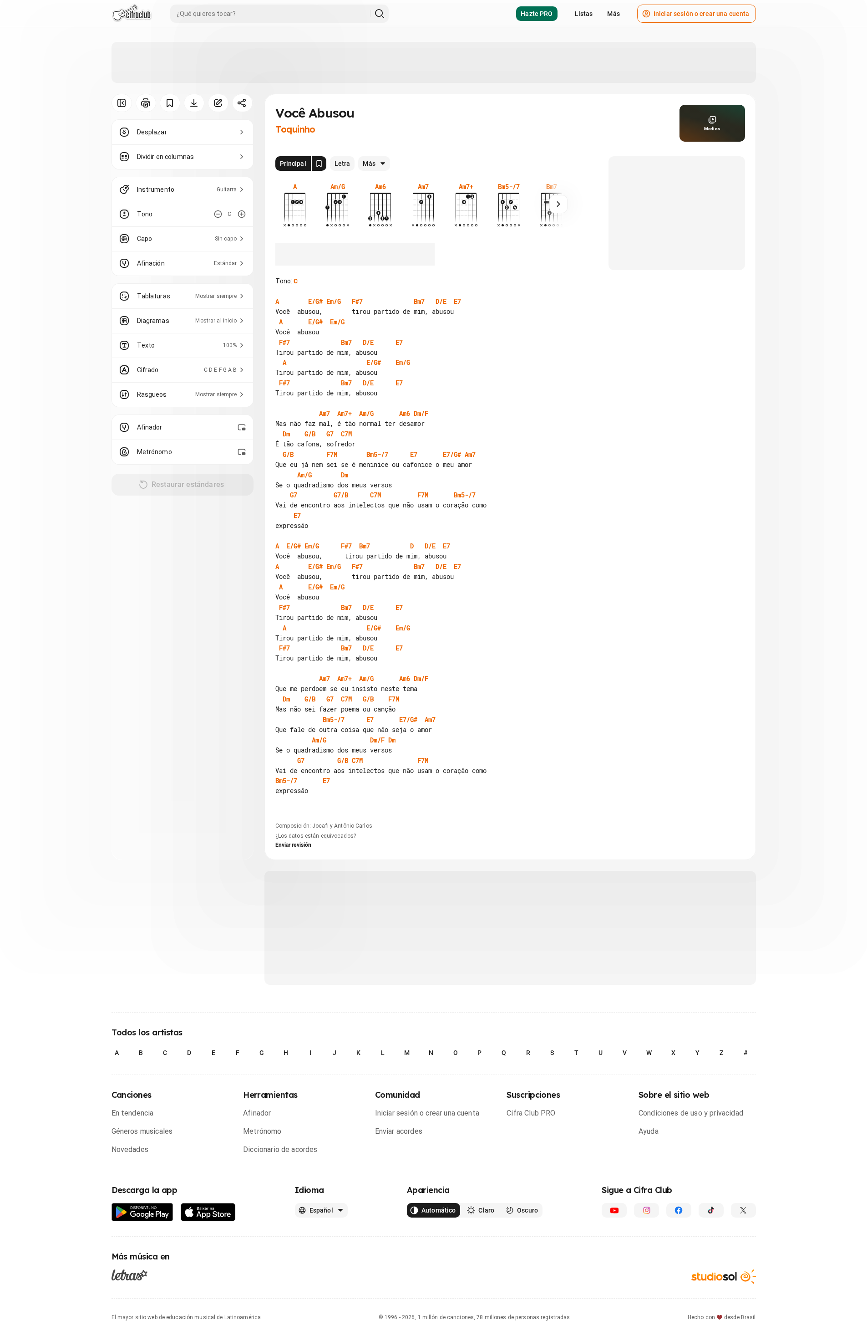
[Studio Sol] (723, 1276)
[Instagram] (646, 1210)
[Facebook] (678, 1210)
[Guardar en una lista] (170, 103)
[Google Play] (142, 1212)
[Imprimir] (146, 103)
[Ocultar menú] (122, 103)
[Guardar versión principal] (319, 163)
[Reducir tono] (218, 214)
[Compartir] (242, 103)
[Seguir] (558, 204)
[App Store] (208, 1212)
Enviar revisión (293, 845)
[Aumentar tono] (241, 214)
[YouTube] (614, 1210)
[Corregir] (218, 103)
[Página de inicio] (132, 14)
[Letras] (129, 1274)
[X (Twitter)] (743, 1210)
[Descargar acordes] (194, 103)
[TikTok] (711, 1210)
